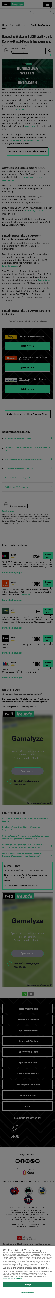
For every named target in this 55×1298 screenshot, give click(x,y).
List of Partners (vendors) (12, 1278)
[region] (27, 1272)
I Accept (27, 1285)
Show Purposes (27, 1293)
